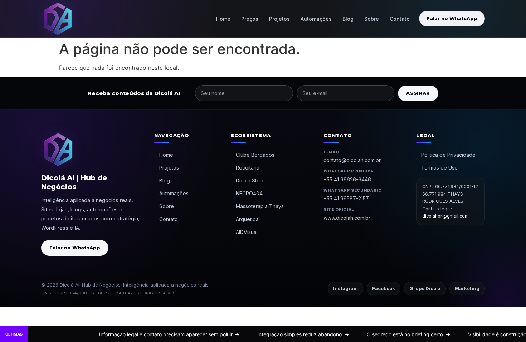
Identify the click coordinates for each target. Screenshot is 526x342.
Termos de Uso (439, 168)
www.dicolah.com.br (346, 218)
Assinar (418, 93)
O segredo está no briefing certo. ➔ (381, 334)
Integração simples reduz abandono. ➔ (276, 334)
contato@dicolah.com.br (352, 160)
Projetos (279, 19)
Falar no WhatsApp (452, 18)
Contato (400, 19)
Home (223, 19)
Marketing (467, 288)
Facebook (383, 288)
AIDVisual (247, 232)
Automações (316, 19)
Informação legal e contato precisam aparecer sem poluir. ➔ (142, 334)
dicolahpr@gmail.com (445, 216)
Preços (249, 19)
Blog (348, 19)
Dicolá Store (250, 180)
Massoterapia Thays (260, 206)
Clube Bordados (255, 155)
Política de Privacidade (448, 155)
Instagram (345, 288)
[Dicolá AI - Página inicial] (57, 18)
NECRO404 (249, 193)
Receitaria (247, 168)
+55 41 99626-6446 (347, 179)
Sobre (371, 19)
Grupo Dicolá (424, 288)
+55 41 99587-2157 (346, 198)
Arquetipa (247, 219)
